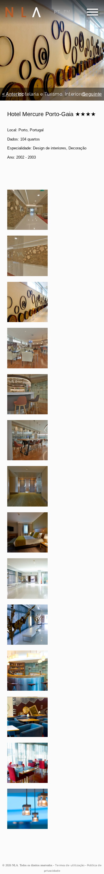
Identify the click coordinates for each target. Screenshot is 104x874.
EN (67, 12)
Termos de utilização (69, 865)
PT (57, 12)
